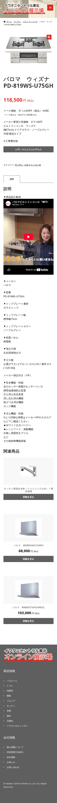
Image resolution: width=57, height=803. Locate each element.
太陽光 (10, 720)
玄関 (9, 710)
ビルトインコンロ (30, 21)
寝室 (9, 695)
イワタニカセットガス (17, 725)
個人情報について (15, 747)
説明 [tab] (12, 179)
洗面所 (10, 690)
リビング (11, 700)
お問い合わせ (13, 767)
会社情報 (11, 757)
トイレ (10, 685)
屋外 (9, 715)
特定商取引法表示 (15, 752)
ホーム (9, 21)
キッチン (17, 21)
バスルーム (12, 680)
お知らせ (11, 762)
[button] (49, 37)
